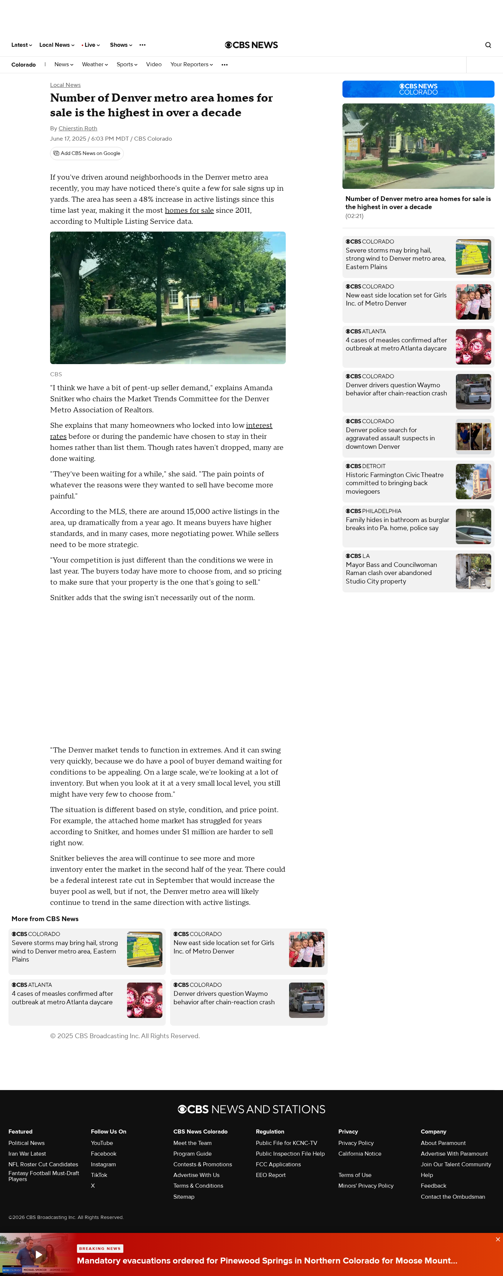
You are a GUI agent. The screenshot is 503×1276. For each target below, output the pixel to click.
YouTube (102, 1143)
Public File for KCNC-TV (286, 1143)
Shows (119, 45)
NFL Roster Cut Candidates (43, 1164)
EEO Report (271, 1175)
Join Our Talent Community (456, 1164)
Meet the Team (192, 1143)
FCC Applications (278, 1164)
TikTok (99, 1175)
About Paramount (443, 1143)
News (62, 64)
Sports (125, 64)
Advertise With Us (196, 1175)
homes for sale (189, 210)
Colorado (23, 64)
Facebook (103, 1154)
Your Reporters (190, 64)
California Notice (359, 1154)
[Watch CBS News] (38, 1254)
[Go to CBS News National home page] (251, 45)
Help (427, 1175)
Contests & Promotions (202, 1164)
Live (91, 45)
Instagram (103, 1164)
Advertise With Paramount (454, 1154)
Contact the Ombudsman (453, 1197)
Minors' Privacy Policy (366, 1186)
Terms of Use (355, 1175)
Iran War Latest (27, 1154)
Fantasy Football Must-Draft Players (43, 1176)
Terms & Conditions (198, 1186)
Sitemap (183, 1197)
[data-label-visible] (495, 1238)
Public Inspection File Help (290, 1154)
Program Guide (192, 1154)
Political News (26, 1143)
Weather (93, 64)
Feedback (433, 1186)
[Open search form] (488, 45)
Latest (20, 45)
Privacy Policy (356, 1143)
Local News (55, 45)
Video (154, 64)
